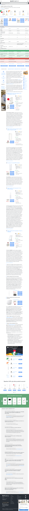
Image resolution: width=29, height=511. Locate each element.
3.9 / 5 (20, 233)
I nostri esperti (12, 496)
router (18, 79)
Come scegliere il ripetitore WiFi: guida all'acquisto (3, 74)
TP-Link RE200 (8, 464)
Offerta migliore (4, 65)
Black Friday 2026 (12, 503)
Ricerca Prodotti (12, 502)
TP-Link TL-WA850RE (14, 376)
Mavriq (7, 508)
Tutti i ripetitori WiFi (3, 82)
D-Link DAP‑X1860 (15, 363)
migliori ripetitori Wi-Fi (12, 324)
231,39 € (6, 20)
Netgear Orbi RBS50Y (8, 416)
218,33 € (5, 390)
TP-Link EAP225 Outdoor (16, 290)
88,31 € (14, 20)
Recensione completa (3, 63)
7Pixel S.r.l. (3, 508)
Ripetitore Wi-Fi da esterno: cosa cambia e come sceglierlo (3, 87)
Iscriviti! (24, 509)
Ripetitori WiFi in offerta (3, 78)
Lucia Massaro (2, 8)
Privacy (18, 495)
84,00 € (24, 390)
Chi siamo (12, 495)
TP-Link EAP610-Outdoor (15, 368)
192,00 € (19, 390)
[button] (19, 7)
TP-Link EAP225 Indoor (16, 299)
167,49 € (14, 390)
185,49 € (10, 390)
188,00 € (22, 20)
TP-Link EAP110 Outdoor (15, 372)
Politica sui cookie (19, 496)
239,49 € (6, 23)
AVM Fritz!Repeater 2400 (18, 455)
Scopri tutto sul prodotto (9, 228)
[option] (5, 387)
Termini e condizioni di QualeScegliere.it (19, 499)
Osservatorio (12, 501)
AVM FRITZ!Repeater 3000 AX (15, 359)
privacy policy (7, 504)
